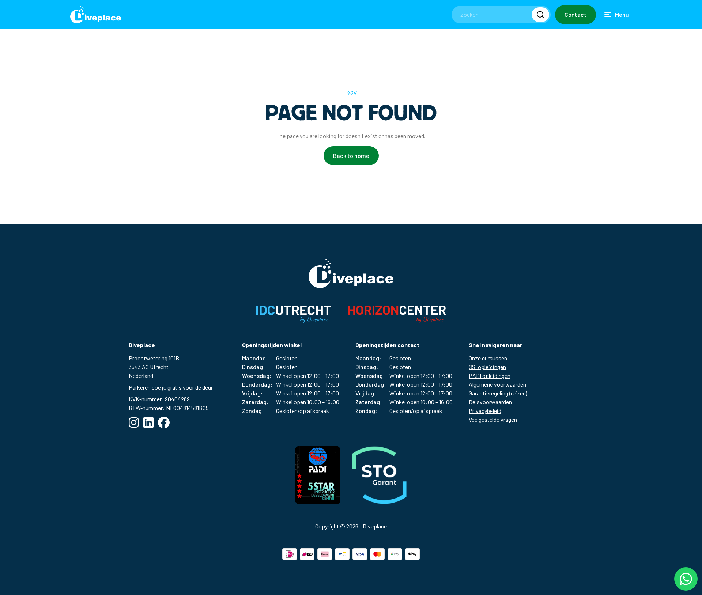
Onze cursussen (488, 358)
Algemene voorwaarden (497, 384)
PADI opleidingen (489, 375)
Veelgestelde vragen (493, 419)
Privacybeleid (485, 410)
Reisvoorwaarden (490, 401)
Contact (575, 14)
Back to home (351, 155)
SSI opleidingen (487, 366)
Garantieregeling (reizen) (498, 393)
